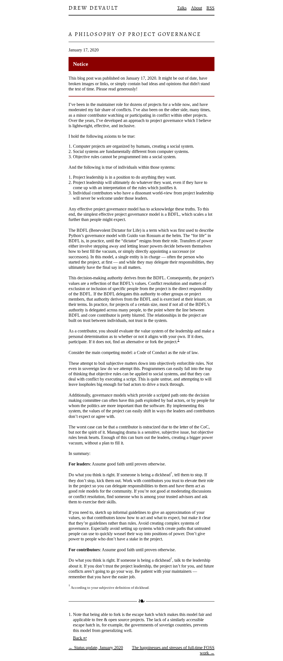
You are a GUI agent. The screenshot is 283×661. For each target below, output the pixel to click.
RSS (210, 8)
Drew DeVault (93, 8)
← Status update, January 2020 (96, 647)
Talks (182, 8)
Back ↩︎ (80, 638)
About (196, 8)
